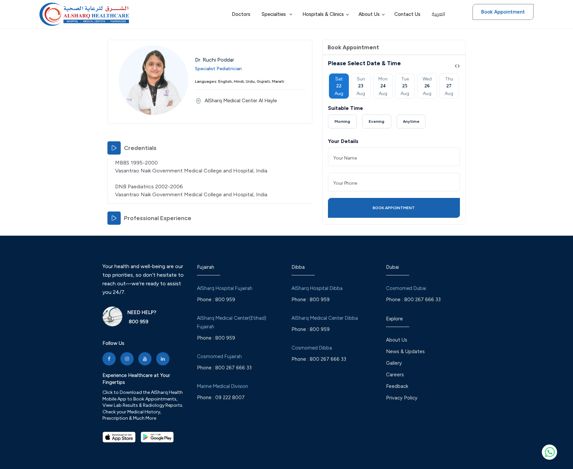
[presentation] (456, 65)
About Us (396, 340)
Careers (395, 375)
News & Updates (405, 351)
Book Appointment (503, 12)
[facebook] (109, 358)
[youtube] (145, 358)
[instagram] (127, 358)
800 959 (137, 322)
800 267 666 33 (233, 368)
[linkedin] (162, 358)
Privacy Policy (401, 398)
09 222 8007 (230, 397)
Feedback (397, 386)
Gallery (394, 363)
